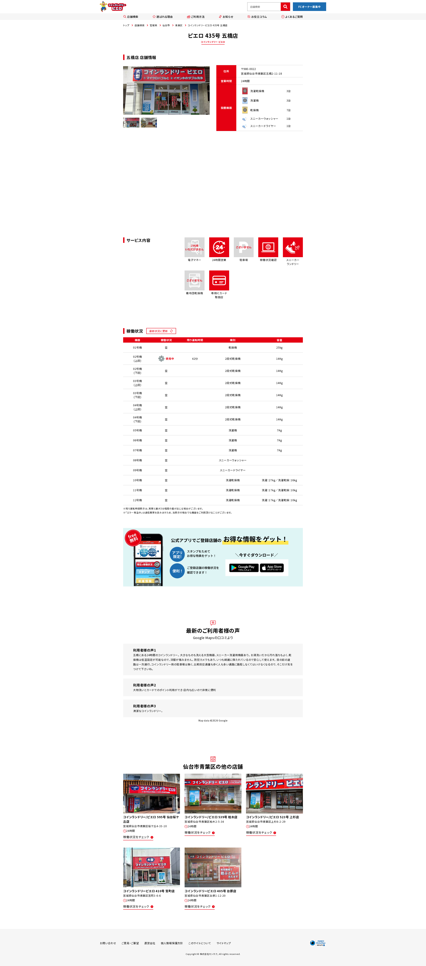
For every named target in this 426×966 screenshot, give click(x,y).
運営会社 (149, 943)
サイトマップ (223, 943)
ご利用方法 (198, 17)
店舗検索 (132, 17)
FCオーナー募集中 (309, 7)
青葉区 (179, 25)
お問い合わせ (108, 943)
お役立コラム (259, 17)
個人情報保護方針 (172, 943)
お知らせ (228, 17)
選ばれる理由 (164, 17)
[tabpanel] (166, 90)
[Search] (285, 6)
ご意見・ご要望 (130, 943)
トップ (126, 25)
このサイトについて (199, 943)
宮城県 (153, 25)
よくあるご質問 (294, 17)
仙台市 (166, 25)
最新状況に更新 (158, 331)
